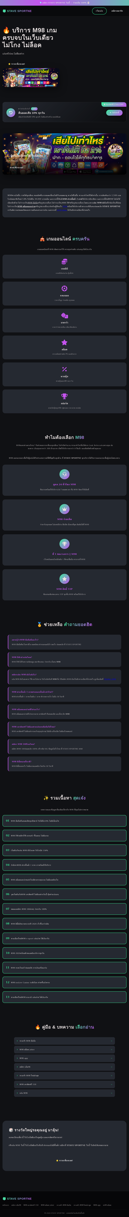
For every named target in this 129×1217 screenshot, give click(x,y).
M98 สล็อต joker (47, 1205)
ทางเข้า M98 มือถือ (64, 1205)
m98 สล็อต (62, 210)
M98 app (97, 1205)
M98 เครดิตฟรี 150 (31, 1205)
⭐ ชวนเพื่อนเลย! (16, 64)
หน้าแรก (6, 1205)
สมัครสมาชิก (117, 11)
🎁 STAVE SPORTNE (17, 11)
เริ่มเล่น (99, 11)
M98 (65, 206)
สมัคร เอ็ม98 (16, 1205)
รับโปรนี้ (115, 112)
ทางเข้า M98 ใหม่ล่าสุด (82, 1205)
